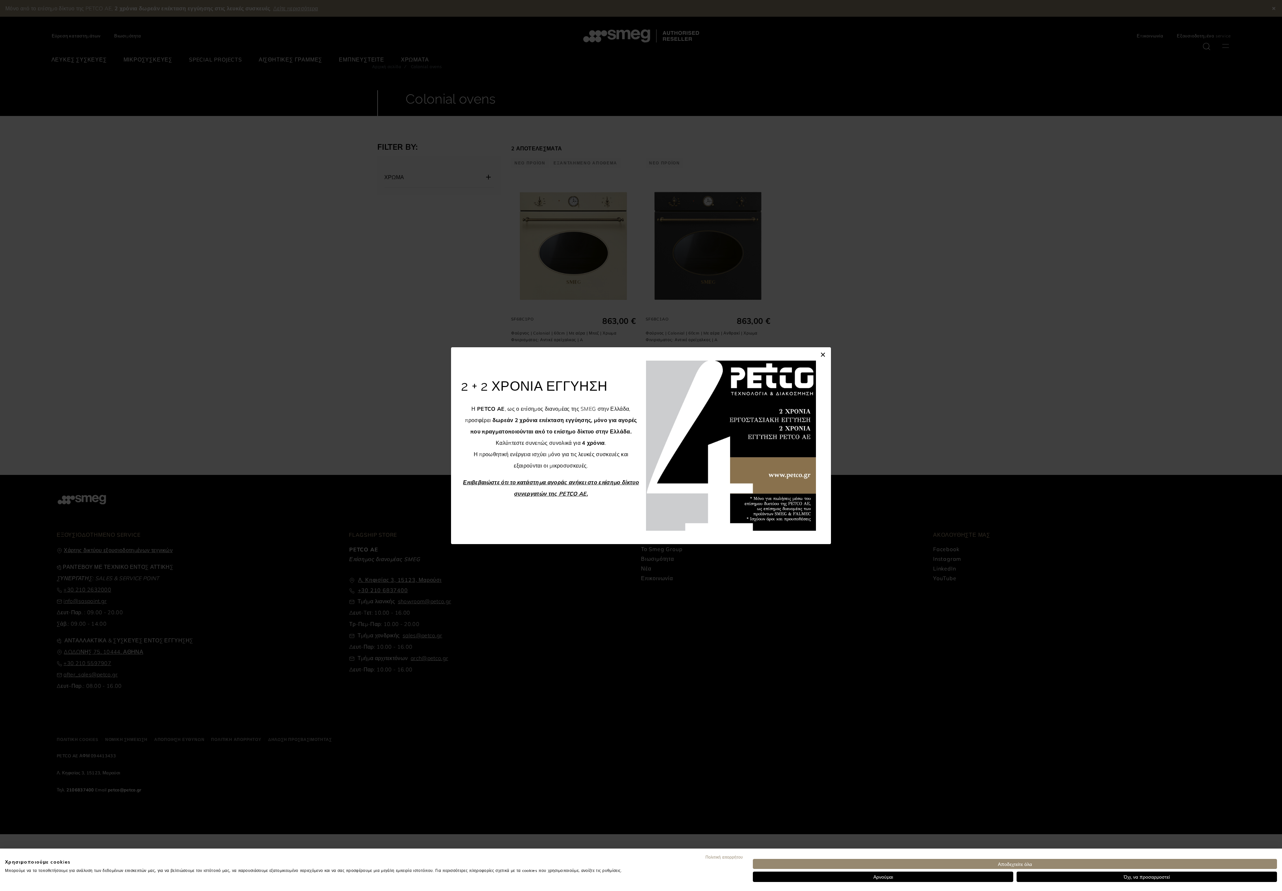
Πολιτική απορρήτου (724, 857)
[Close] (823, 354)
